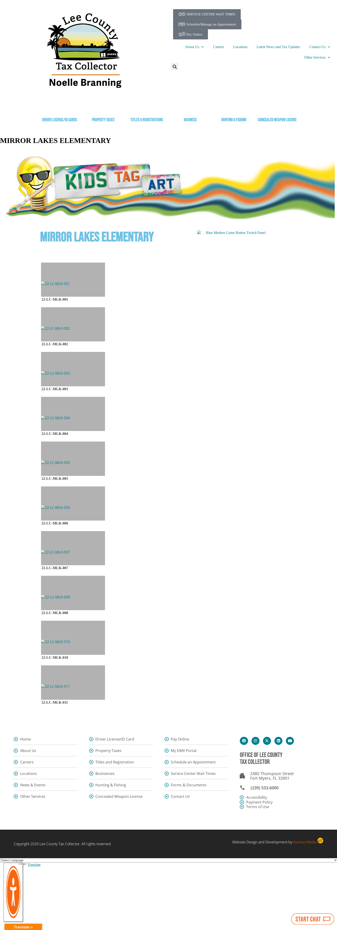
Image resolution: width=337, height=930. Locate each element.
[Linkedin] (278, 741)
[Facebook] (244, 741)
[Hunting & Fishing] (234, 107)
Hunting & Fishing (233, 120)
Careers (218, 47)
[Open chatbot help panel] (312, 919)
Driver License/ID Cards (59, 120)
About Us (192, 47)
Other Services (315, 57)
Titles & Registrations (146, 120)
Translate (34, 865)
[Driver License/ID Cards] (59, 107)
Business (190, 120)
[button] (174, 66)
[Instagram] (255, 741)
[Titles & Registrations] (146, 107)
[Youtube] (290, 741)
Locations (240, 47)
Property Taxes (103, 120)
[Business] (190, 107)
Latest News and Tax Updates (278, 47)
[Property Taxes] (103, 107)
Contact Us (317, 47)
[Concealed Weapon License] (277, 107)
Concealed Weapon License (277, 120)
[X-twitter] (267, 741)
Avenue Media (305, 842)
